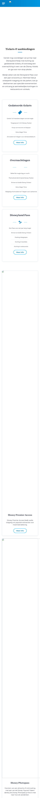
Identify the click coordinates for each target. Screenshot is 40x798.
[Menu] (3, 3)
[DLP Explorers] (20, 3)
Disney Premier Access (20, 515)
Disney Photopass (20, 783)
